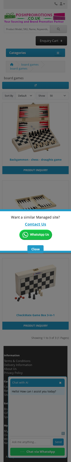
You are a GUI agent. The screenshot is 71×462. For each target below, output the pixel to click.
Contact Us (35, 224)
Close (35, 249)
